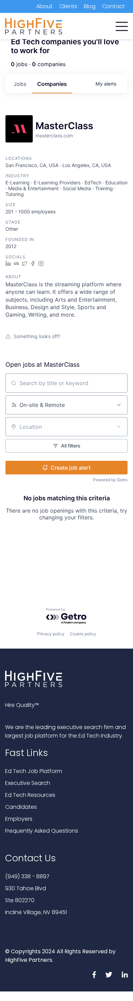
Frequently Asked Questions (41, 831)
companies (52, 83)
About (44, 6)
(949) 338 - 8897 (27, 876)
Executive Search (27, 783)
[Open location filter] (118, 426)
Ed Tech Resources (30, 795)
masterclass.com (54, 135)
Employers (18, 819)
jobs (20, 83)
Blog (89, 6)
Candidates (21, 807)
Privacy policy (50, 633)
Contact (113, 6)
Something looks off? (37, 336)
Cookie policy (83, 633)
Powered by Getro (110, 479)
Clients (68, 6)
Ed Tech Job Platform (33, 771)
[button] (121, 24)
